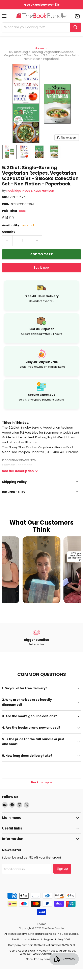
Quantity (8, 231)
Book (22, 211)
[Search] (75, 27)
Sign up (62, 868)
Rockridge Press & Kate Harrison (30, 190)
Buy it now (42, 267)
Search (41, 924)
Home (39, 48)
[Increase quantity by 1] (37, 240)
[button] (9, 152)
